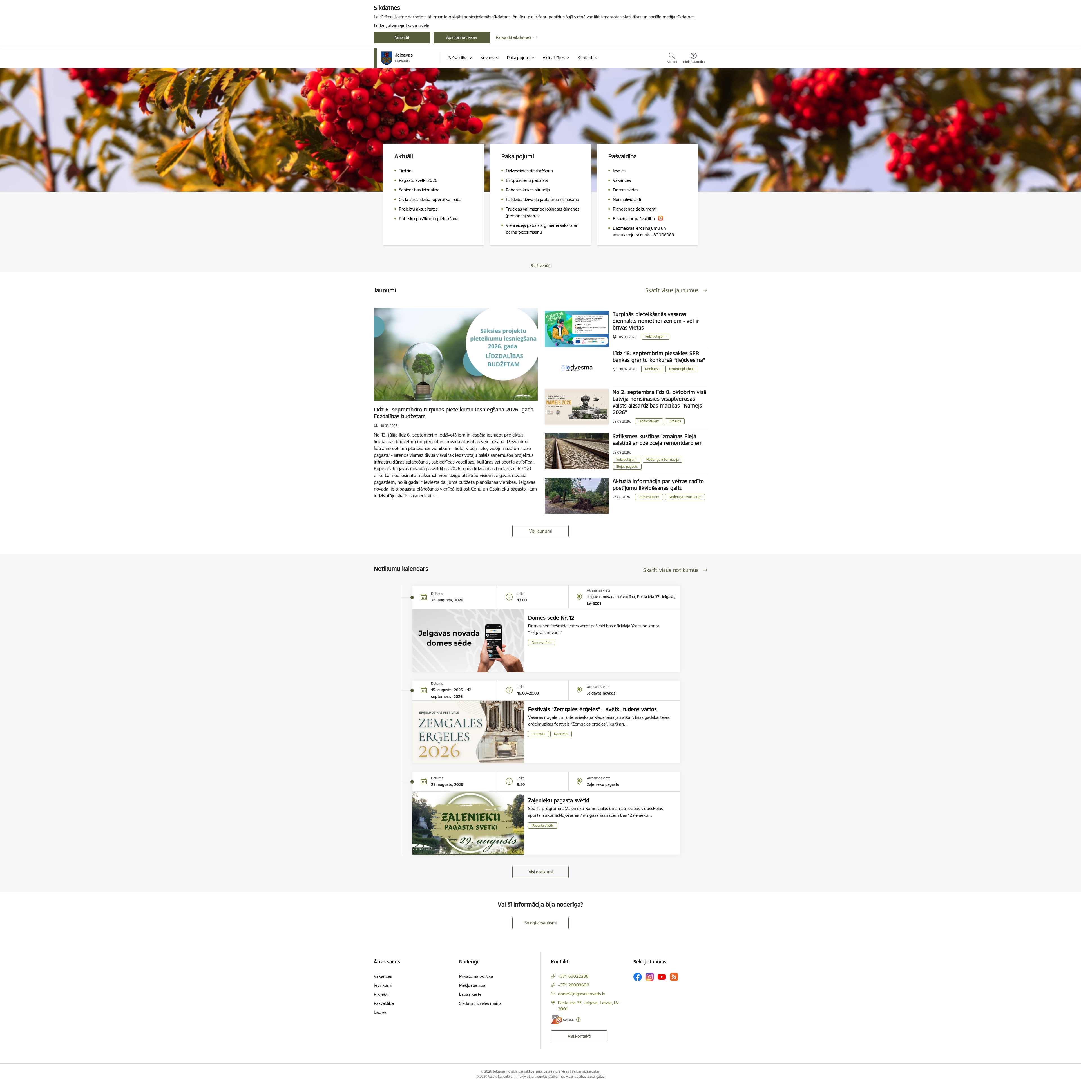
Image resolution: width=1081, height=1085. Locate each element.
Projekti (381, 994)
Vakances (383, 976)
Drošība (675, 421)
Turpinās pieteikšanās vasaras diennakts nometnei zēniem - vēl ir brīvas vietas (656, 321)
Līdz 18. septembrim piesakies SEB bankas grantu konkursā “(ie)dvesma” (659, 356)
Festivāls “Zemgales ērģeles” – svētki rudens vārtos (592, 709)
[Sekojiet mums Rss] (674, 977)
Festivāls (538, 734)
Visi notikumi (541, 871)
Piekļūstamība (472, 985)
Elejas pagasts (627, 466)
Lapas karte (470, 994)
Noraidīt (401, 37)
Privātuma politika (476, 976)
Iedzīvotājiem (655, 336)
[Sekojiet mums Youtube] (662, 976)
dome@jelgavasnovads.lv (581, 993)
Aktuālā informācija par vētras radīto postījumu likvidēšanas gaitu (658, 484)
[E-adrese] (562, 1019)
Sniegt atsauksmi (540, 922)
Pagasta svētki (543, 825)
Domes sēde (541, 643)
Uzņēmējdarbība (681, 369)
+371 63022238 (573, 976)
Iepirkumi (383, 985)
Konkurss (652, 369)
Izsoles (380, 1012)
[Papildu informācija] (578, 1019)
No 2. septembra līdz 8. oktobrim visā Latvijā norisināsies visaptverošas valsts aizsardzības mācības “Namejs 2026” (659, 402)
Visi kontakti (579, 1036)
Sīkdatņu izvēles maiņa (480, 1003)
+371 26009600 (573, 985)
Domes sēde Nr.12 (551, 617)
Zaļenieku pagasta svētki (558, 800)
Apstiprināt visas (461, 37)
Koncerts (561, 734)
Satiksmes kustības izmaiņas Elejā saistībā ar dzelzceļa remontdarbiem (658, 439)
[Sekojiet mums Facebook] (637, 977)
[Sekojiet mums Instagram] (650, 977)
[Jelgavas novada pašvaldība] (400, 58)
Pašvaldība (384, 1003)
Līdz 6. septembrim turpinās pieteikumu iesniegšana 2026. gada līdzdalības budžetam (453, 413)
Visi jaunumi (540, 531)
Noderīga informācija (662, 459)
